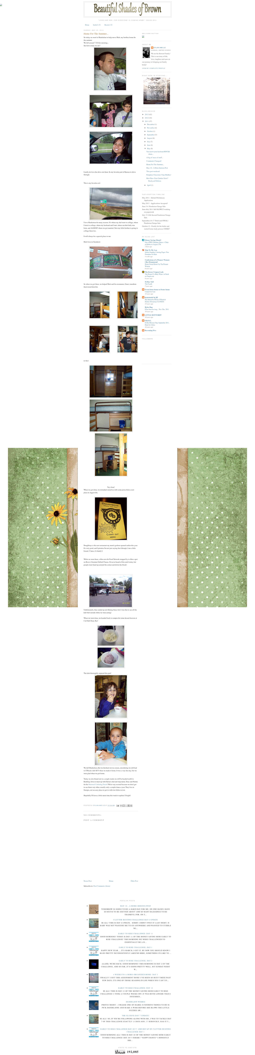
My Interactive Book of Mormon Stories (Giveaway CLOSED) (155, 300)
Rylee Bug (149, 307)
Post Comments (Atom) (102, 886)
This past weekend (153, 171)
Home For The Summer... (155, 164)
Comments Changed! (154, 161)
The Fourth (148, 284)
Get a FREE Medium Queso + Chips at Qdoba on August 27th (157, 243)
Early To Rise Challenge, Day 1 (135, 947)
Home (87, 25)
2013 (147, 114)
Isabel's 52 (97, 25)
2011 (147, 121)
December (151, 124)
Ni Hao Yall (149, 281)
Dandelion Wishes (135, 1002)
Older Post (134, 881)
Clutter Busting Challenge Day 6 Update (135, 919)
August (150, 138)
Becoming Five (150, 330)
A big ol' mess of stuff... (154, 157)
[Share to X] (126, 805)
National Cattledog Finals (98, 784)
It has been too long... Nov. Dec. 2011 (157, 309)
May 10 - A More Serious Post (157, 168)
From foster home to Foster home (157, 289)
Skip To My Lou (151, 250)
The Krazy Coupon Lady (154, 272)
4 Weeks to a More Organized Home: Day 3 (135, 974)
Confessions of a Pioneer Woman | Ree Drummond (157, 261)
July (148, 141)
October (150, 131)
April (149, 185)
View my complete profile (153, 68)
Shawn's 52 (108, 25)
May (149, 148)
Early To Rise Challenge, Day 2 (135, 961)
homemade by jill (151, 297)
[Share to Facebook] (128, 805)
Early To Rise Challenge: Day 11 (135, 933)
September (151, 134)
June (149, 145)
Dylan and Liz (160, 47)
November (151, 128)
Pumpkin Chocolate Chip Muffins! (158, 175)
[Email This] (121, 805)
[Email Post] (117, 805)
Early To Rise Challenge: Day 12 (135, 988)
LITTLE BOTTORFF (153, 315)
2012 (147, 118)
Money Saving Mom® (153, 240)
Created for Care (150, 292)
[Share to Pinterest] (131, 805)
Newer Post (88, 881)
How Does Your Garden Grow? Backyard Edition (157, 179)
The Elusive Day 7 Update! (135, 1015)
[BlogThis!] (123, 805)
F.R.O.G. (148, 320)
